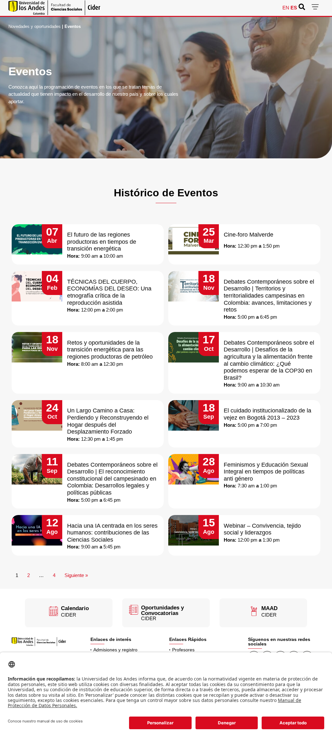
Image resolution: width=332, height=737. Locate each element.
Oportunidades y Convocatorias (162, 610)
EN (285, 7)
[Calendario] (53, 611)
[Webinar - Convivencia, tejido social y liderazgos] (193, 530)
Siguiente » (76, 575)
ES (293, 7)
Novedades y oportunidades (34, 26)
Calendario (75, 608)
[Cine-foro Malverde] (193, 239)
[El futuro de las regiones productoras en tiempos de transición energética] (37, 239)
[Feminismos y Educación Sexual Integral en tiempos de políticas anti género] (193, 469)
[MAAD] (254, 611)
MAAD (269, 608)
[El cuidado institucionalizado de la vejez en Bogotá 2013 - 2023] (193, 415)
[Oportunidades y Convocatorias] (133, 610)
